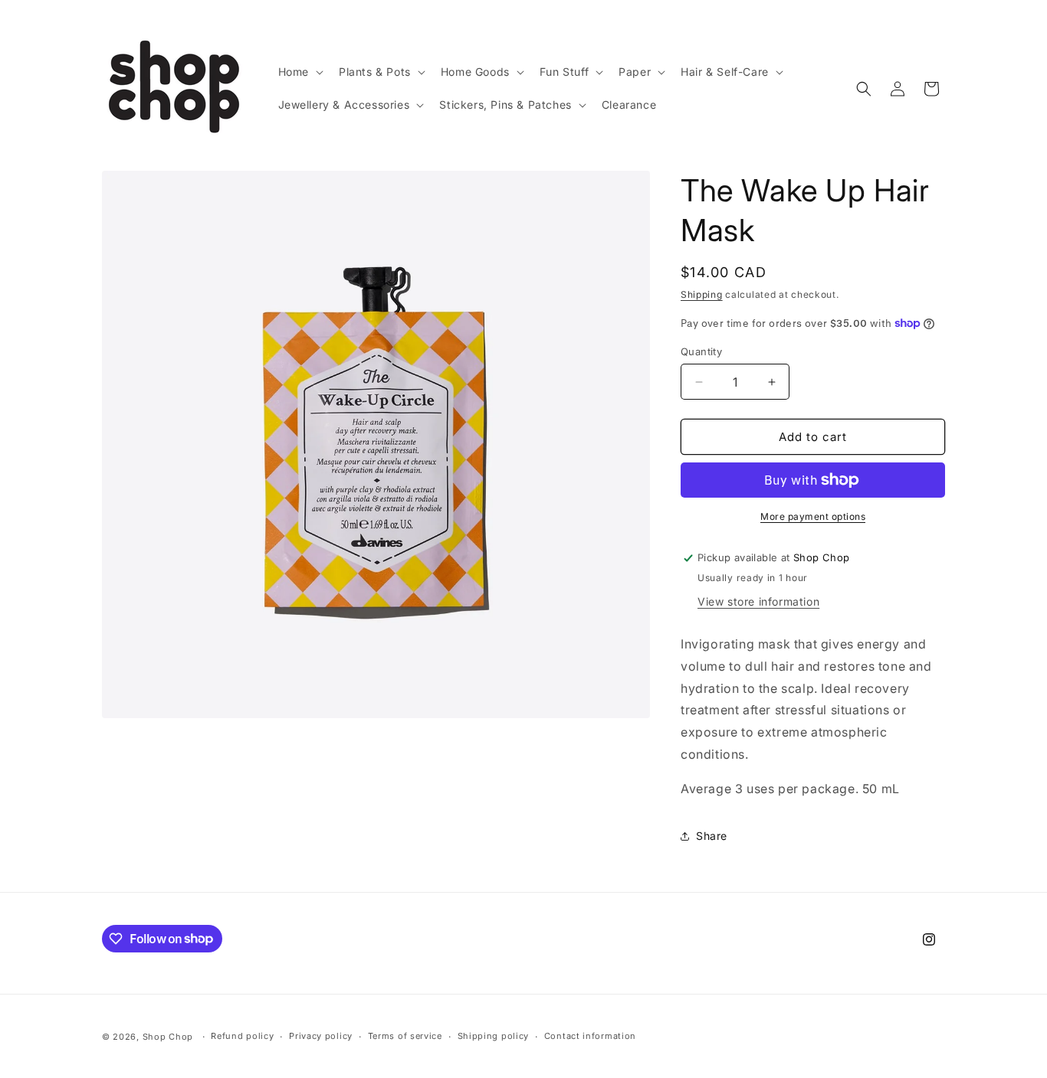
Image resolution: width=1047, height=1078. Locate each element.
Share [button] (711, 835)
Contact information (590, 1036)
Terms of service (405, 1036)
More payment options (812, 516)
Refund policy (242, 1036)
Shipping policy (494, 1036)
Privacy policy (321, 1036)
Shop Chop (168, 1036)
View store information (758, 601)
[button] (299, 72)
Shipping (702, 294)
